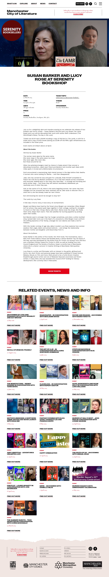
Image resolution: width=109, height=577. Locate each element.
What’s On (12, 3)
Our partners (67, 556)
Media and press (44, 553)
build (99, 557)
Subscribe (78, 14)
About (34, 3)
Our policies (43, 556)
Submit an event (44, 550)
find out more (13, 325)
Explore (24, 3)
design (95, 557)
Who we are (67, 553)
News (42, 3)
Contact (53, 3)
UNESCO (66, 550)
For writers (67, 548)
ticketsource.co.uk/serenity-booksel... (67, 98)
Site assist (80, 3)
